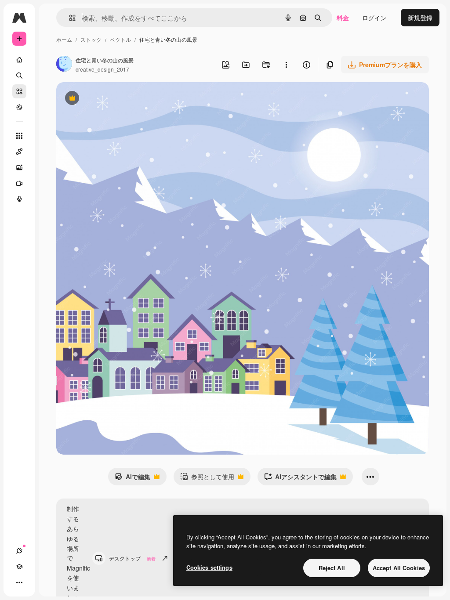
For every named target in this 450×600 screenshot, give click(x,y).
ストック (91, 39)
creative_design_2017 (102, 69)
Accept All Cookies (399, 568)
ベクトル (120, 39)
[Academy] (19, 567)
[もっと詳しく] (19, 107)
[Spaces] (19, 152)
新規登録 (420, 17)
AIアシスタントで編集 (300, 478)
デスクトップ (132, 558)
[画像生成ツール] (19, 167)
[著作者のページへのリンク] (64, 64)
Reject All (332, 568)
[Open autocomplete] (69, 17)
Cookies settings (209, 567)
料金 (343, 17)
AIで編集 (132, 478)
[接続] (19, 551)
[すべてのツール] (19, 136)
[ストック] (19, 91)
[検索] (19, 76)
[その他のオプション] (286, 64)
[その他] (19, 582)
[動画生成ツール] (19, 183)
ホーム (64, 39)
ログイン (374, 17)
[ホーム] (19, 60)
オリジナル (116, 99)
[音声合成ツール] (19, 199)
